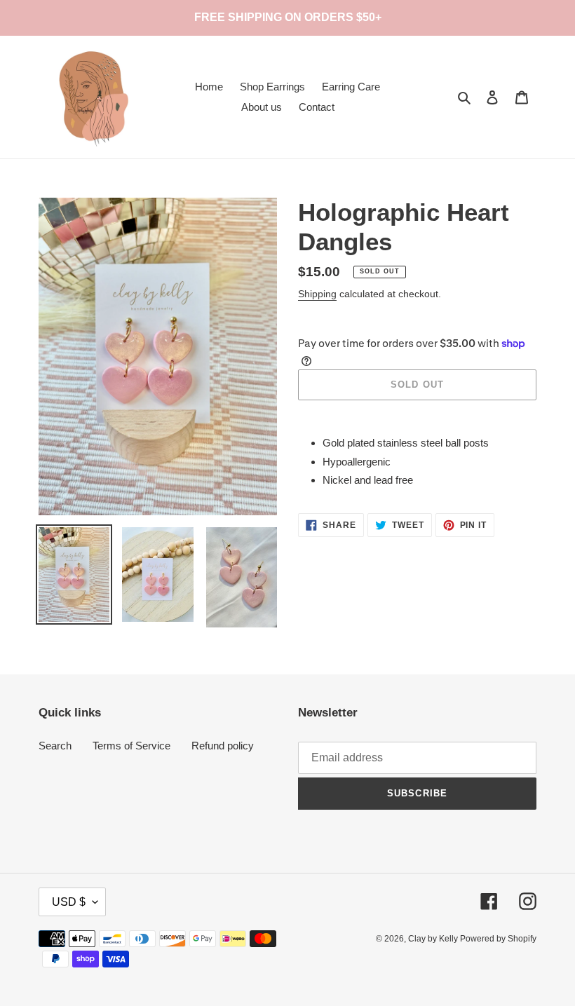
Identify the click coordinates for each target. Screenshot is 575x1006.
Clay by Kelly (434, 939)
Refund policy (222, 746)
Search (55, 746)
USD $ (69, 902)
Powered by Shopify (498, 939)
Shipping (317, 293)
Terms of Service (131, 746)
